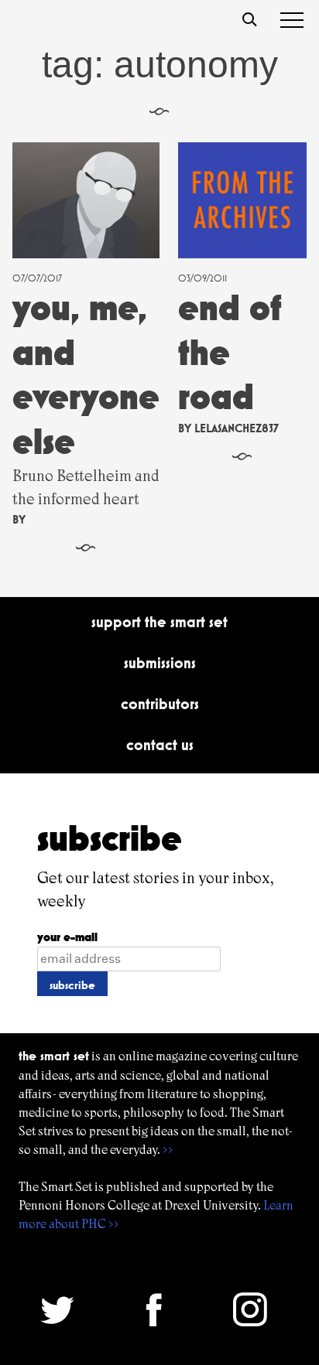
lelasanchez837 (236, 428)
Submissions (160, 663)
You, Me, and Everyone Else (86, 374)
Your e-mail (67, 937)
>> (168, 1149)
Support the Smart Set (159, 622)
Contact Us (160, 745)
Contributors (160, 704)
